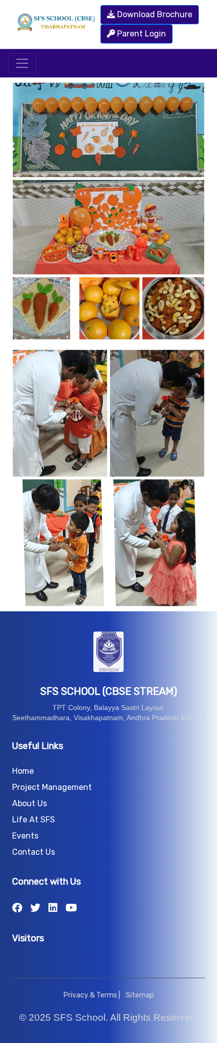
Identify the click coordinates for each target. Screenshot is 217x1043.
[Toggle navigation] (22, 63)
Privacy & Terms (90, 995)
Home (23, 771)
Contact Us (33, 852)
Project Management (52, 787)
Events (25, 836)
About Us (29, 803)
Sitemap (140, 995)
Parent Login (140, 33)
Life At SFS (33, 819)
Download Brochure (153, 14)
